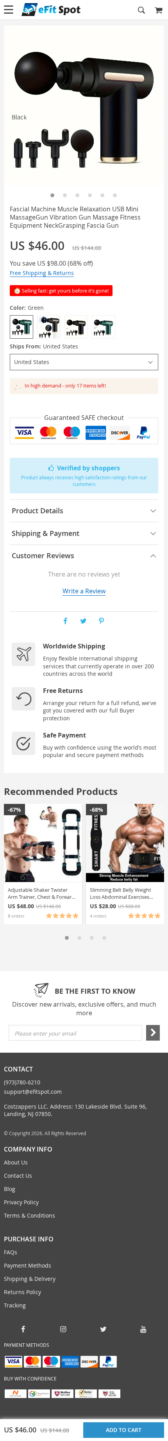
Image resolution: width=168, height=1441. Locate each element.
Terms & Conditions (29, 1215)
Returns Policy (22, 1292)
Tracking (15, 1305)
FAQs (10, 1252)
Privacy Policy (21, 1202)
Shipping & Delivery (29, 1278)
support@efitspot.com (33, 1091)
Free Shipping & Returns (42, 273)
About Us (16, 1162)
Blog (9, 1189)
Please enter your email (45, 1033)
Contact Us (18, 1175)
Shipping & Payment (45, 533)
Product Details (37, 510)
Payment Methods (27, 1265)
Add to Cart (125, 1430)
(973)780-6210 (22, 1082)
